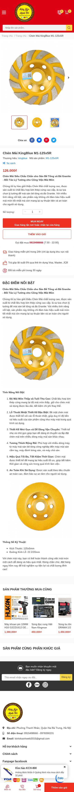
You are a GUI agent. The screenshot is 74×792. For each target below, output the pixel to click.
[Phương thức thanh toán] (24, 779)
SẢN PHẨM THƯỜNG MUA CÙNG (27, 589)
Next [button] (68, 77)
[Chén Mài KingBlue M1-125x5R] (37, 77)
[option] (37, 77)
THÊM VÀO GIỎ (37, 234)
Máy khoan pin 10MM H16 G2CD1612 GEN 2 (16, 627)
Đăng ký (66, 676)
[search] (69, 28)
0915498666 (36, 242)
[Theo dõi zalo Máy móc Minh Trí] (37, 684)
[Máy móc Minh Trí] (31, 12)
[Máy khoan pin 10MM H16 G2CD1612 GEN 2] (16, 608)
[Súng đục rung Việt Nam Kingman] (43, 608)
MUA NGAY (37, 223)
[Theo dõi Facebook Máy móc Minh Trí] (28, 684)
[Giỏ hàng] (67, 12)
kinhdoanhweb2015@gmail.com (32, 738)
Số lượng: (9, 211)
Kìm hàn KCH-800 (26, 767)
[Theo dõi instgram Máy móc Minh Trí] (45, 684)
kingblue (23, 158)
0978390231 (47, 733)
